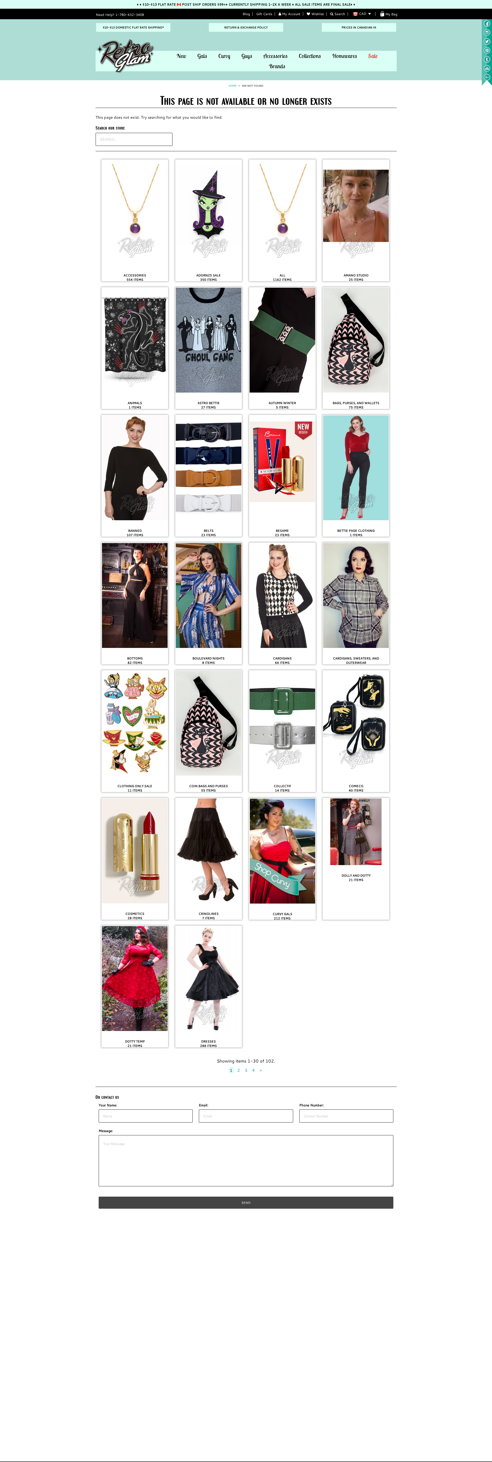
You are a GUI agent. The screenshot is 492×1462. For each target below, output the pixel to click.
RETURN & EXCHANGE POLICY (246, 27)
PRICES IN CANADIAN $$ (359, 27)
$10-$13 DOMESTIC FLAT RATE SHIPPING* (133, 27)
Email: (203, 1105)
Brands (277, 66)
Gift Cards (264, 14)
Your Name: (108, 1105)
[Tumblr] (487, 61)
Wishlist (317, 14)
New (181, 55)
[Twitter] (487, 43)
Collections (310, 55)
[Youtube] (487, 70)
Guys (246, 55)
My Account (290, 14)
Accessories (275, 55)
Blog (246, 14)
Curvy (224, 55)
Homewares (344, 55)
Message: (106, 1130)
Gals (202, 55)
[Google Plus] (487, 79)
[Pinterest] (487, 52)
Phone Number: (311, 1105)
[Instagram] (487, 34)
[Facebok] (487, 25)
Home (233, 85)
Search (339, 14)
